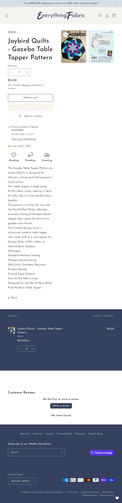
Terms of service (107, 495)
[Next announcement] (115, 3)
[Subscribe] (61, 452)
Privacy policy (72, 492)
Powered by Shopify (54, 492)
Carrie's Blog (95, 434)
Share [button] (14, 297)
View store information (23, 139)
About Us (25, 434)
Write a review (61, 406)
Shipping (26, 85)
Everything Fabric (36, 492)
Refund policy (108, 492)
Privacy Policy (64, 434)
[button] (6, 15)
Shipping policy (90, 495)
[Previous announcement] (6, 3)
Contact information (90, 492)
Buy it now (30, 107)
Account (37, 434)
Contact (49, 434)
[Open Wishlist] (117, 498)
